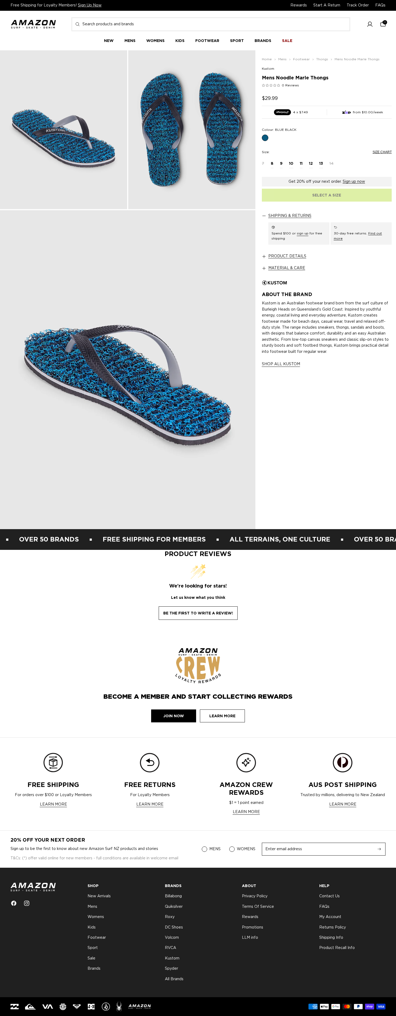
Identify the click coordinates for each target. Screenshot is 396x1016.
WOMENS (246, 849)
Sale (91, 958)
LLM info (250, 938)
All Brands (174, 979)
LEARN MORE (53, 804)
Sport (93, 948)
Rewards (298, 5)
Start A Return (326, 5)
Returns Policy (332, 927)
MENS (215, 849)
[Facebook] (14, 903)
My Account (330, 917)
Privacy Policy (255, 896)
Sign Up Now (90, 5)
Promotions (252, 927)
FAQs (380, 5)
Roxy (170, 917)
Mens (92, 907)
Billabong (173, 896)
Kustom (268, 68)
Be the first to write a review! (198, 613)
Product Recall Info (337, 948)
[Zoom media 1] (63, 129)
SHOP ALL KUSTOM (281, 364)
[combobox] (211, 24)
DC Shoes (174, 927)
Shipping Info (331, 938)
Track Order (358, 5)
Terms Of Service (258, 907)
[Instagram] (26, 903)
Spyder (171, 969)
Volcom (172, 938)
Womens (96, 917)
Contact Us (329, 896)
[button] (369, 24)
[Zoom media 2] (191, 129)
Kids (92, 927)
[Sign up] (379, 849)
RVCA (170, 948)
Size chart (382, 152)
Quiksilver (174, 907)
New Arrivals (99, 896)
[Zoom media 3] (127, 369)
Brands (94, 969)
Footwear (97, 938)
